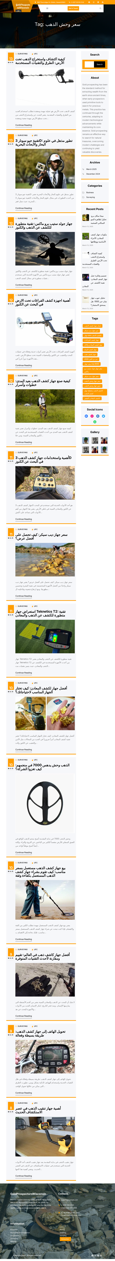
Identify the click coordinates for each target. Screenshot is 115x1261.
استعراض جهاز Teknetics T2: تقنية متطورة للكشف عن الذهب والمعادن (40, 613)
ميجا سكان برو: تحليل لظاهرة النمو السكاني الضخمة (98, 219)
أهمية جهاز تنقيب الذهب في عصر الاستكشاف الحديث (38, 1110)
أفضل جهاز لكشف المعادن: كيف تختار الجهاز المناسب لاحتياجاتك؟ (41, 690)
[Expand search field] (100, 8)
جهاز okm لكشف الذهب (92, 335)
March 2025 (91, 169)
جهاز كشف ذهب (90, 354)
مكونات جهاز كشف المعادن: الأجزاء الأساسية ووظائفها (99, 238)
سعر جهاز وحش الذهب (92, 381)
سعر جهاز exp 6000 (91, 364)
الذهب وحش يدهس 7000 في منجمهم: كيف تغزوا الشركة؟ (42, 767)
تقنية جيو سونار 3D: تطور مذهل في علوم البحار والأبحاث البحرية (43, 142)
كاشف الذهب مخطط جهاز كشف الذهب (93, 392)
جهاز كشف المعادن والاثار (93, 345)
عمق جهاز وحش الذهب (92, 386)
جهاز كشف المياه (90, 350)
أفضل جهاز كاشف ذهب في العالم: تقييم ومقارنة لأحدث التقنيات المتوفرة (42, 956)
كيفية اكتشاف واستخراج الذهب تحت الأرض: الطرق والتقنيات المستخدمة (40, 61)
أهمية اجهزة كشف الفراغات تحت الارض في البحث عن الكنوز (42, 302)
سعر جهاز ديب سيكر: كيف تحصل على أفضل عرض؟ (41, 536)
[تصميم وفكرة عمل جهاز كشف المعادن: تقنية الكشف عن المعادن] (85, 278)
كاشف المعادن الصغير (92, 398)
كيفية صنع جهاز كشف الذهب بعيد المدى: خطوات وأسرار (42, 383)
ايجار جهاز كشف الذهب (92, 326)
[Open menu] (47, 8)
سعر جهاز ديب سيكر (91, 376)
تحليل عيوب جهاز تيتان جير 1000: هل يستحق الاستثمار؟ (99, 301)
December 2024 (93, 174)
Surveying (23, 54)
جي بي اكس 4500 (91, 359)
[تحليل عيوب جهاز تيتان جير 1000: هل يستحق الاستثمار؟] (85, 300)
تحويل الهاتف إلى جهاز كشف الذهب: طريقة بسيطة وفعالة (40, 1033)
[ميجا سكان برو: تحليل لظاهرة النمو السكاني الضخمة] (85, 218)
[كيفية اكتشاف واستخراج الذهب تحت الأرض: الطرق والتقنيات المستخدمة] (85, 256)
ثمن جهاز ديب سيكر (91, 331)
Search (100, 64)
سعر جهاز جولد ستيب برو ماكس (93, 370)
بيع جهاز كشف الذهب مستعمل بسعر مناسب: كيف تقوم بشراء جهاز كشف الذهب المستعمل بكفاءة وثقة (40, 871)
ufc (36, 54)
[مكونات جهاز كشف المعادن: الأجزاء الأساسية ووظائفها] (85, 237)
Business (90, 192)
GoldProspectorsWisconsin (23, 6)
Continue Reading (23, 125)
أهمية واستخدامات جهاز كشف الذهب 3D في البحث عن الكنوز (43, 459)
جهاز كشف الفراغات (91, 340)
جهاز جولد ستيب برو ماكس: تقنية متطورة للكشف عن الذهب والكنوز (43, 225)
